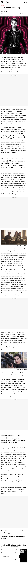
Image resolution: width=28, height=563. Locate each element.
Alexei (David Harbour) (14, 144)
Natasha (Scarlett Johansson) (13, 142)
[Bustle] (4, 2)
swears (19, 483)
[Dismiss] (26, 550)
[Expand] (21, 550)
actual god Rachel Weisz (17, 109)
